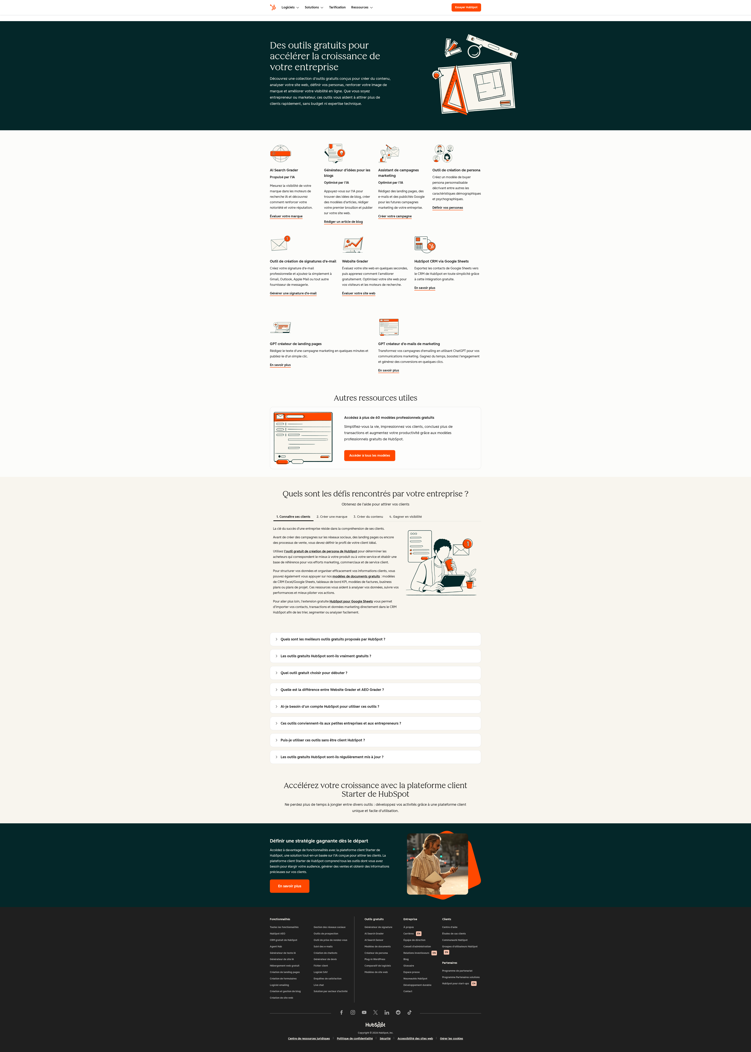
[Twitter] (375, 1013)
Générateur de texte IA (283, 953)
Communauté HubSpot (455, 940)
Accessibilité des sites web (415, 1038)
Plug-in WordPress (375, 959)
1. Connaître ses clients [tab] (293, 517)
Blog (406, 959)
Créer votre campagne (395, 216)
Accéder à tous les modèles (369, 455)
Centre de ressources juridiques (309, 1038)
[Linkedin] (386, 1013)
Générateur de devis (325, 959)
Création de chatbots (325, 953)
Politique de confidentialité (355, 1038)
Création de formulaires (283, 978)
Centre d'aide (449, 927)
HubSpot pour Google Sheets (351, 601)
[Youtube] (364, 1013)
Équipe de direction (414, 940)
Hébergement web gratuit (284, 965)
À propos (408, 927)
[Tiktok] (409, 1013)
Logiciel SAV (321, 972)
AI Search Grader (374, 933)
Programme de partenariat (457, 970)
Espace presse (411, 972)
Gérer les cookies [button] (451, 1038)
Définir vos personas (447, 208)
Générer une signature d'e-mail (293, 293)
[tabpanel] (375, 570)
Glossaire (408, 965)
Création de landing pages (285, 972)
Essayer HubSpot (466, 7)
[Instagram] (352, 1013)
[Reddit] (398, 1013)
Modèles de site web (376, 972)
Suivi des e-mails (323, 946)
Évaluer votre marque (286, 216)
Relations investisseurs (419, 953)
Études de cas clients (454, 933)
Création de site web (281, 997)
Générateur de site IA (282, 959)
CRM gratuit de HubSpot (283, 940)
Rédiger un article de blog (343, 222)
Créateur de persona (376, 953)
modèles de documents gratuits (356, 576)
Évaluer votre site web (358, 293)
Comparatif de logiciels (378, 965)
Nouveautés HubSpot (415, 978)
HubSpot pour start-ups (458, 983)
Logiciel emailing (279, 985)
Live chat (319, 985)
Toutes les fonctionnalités (284, 927)
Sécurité (385, 1038)
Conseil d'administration (417, 946)
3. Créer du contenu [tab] (368, 517)
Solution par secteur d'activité (331, 991)
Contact (407, 991)
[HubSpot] (273, 7)
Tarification (337, 7)
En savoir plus (424, 288)
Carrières (411, 933)
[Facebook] (341, 1013)
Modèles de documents (378, 946)
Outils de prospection (326, 933)
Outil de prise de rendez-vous (330, 940)
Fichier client (321, 965)
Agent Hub (276, 946)
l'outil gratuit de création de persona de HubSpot (320, 551)
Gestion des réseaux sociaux (330, 927)
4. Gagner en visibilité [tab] (405, 517)
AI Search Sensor (374, 940)
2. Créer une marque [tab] (332, 517)
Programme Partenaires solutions (461, 977)
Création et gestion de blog (285, 991)
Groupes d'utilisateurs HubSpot (460, 949)
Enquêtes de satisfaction (327, 978)
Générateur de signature (378, 927)
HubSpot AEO (277, 933)
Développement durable (417, 985)
